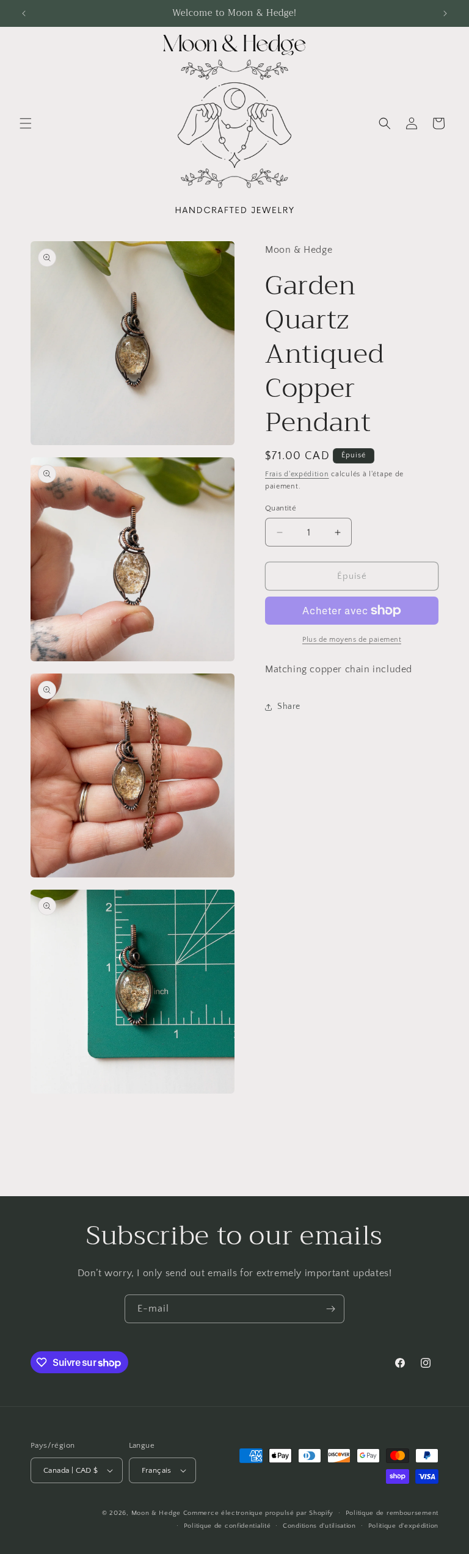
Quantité (280, 508)
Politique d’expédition (403, 1526)
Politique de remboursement (392, 1513)
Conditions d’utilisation (319, 1526)
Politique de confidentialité (227, 1526)
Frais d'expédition (297, 474)
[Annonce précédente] (23, 13)
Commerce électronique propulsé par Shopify (258, 1513)
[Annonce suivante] (445, 13)
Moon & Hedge (157, 1513)
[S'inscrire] (330, 1308)
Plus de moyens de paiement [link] (351, 640)
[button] (25, 123)
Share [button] (288, 706)
